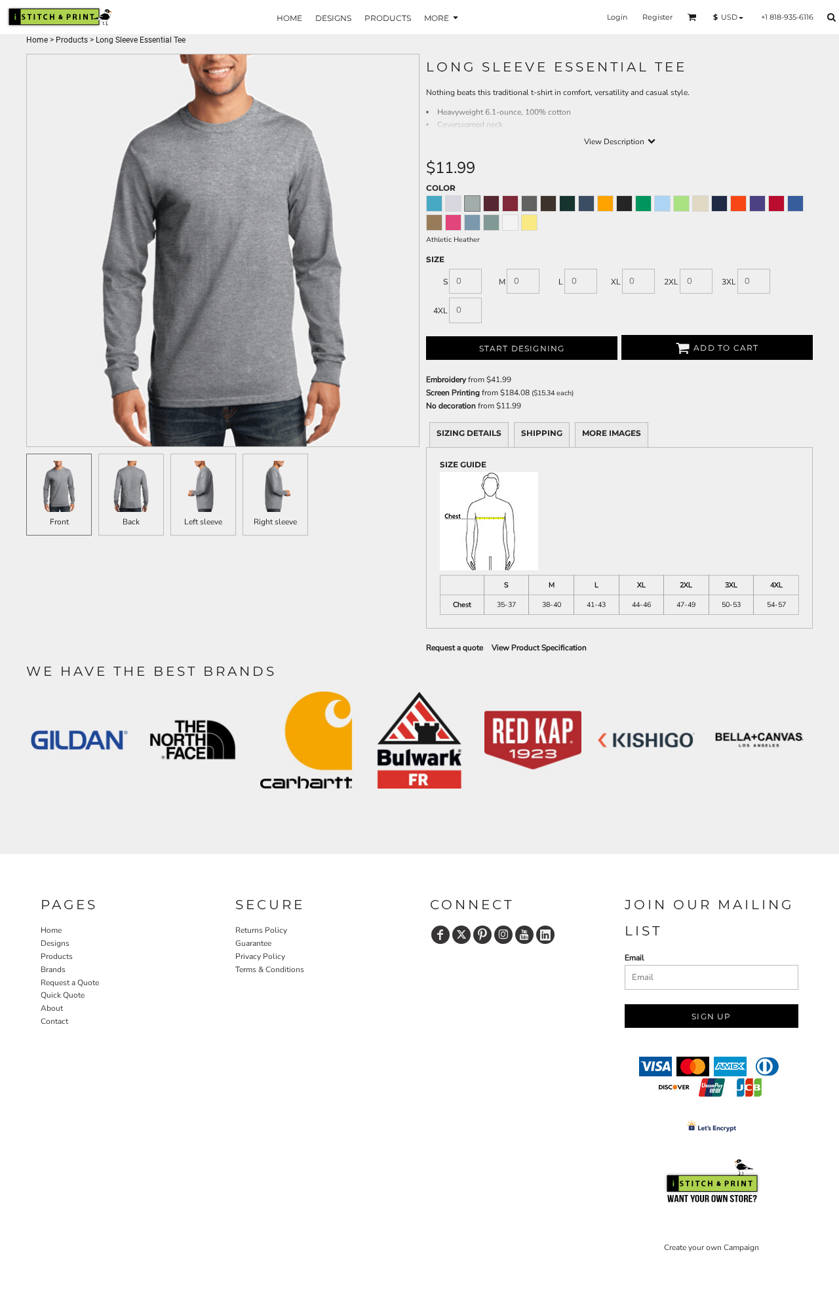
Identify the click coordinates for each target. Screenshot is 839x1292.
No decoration (451, 406)
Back (131, 522)
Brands (53, 969)
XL (616, 282)
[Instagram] (503, 935)
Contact (54, 1021)
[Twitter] (461, 935)
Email (634, 957)
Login (617, 17)
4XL (440, 310)
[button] (692, 17)
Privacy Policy (260, 956)
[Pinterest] (482, 935)
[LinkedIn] (545, 935)
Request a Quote (70, 982)
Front (59, 522)
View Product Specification (539, 647)
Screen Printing (453, 392)
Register (657, 17)
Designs (55, 943)
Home (37, 40)
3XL (729, 282)
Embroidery (446, 379)
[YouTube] (524, 935)
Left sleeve (203, 522)
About (52, 1008)
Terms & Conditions (269, 969)
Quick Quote (63, 995)
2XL (671, 282)
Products (72, 40)
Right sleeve (275, 522)
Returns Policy (261, 930)
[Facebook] (440, 935)
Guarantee (253, 943)
